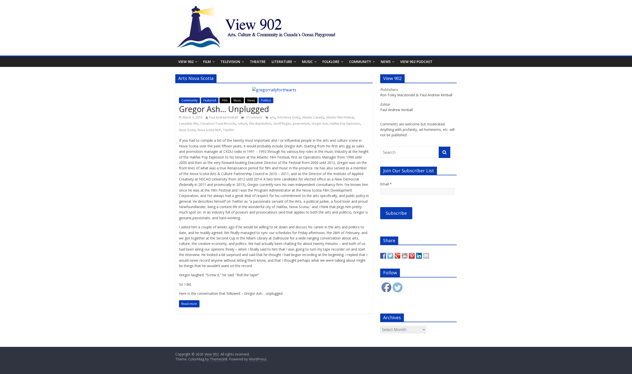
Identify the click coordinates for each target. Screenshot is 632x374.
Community (360, 61)
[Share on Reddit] (405, 256)
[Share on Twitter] (390, 256)
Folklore (330, 61)
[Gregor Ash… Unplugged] (274, 90)
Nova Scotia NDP (209, 130)
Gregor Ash (320, 123)
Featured (209, 100)
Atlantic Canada (313, 117)
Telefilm (228, 130)
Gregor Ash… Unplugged (224, 109)
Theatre (258, 61)
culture (242, 123)
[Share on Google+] (397, 256)
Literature (282, 61)
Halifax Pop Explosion (345, 123)
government (301, 123)
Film (207, 61)
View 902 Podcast (416, 61)
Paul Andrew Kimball (223, 117)
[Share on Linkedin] (419, 256)
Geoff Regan (282, 123)
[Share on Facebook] (383, 256)
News (386, 61)
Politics (266, 100)
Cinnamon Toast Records (218, 123)
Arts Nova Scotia (288, 117)
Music (307, 61)
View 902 (186, 61)
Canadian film (188, 123)
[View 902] (298, 8)
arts (272, 117)
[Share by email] (426, 256)
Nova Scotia (187, 130)
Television (230, 61)
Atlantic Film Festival (340, 117)
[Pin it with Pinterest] (412, 256)
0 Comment (253, 117)
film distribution (260, 123)
